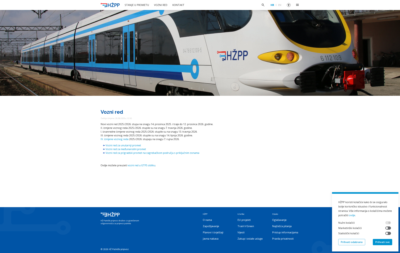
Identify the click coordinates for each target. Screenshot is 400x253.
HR (272, 5)
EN (279, 5)
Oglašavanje (279, 220)
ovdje (352, 215)
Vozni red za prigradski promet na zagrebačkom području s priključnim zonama (152, 153)
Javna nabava (210, 238)
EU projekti (244, 220)
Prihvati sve (382, 242)
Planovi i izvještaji (213, 232)
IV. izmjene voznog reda (114, 139)
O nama (207, 220)
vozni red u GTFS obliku (141, 165)
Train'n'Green (246, 226)
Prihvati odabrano (352, 242)
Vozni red (160, 5)
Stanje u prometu (137, 5)
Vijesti (241, 232)
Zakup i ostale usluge (250, 238)
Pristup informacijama (285, 232)
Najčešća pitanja (282, 226)
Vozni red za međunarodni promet (126, 149)
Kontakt (178, 5)
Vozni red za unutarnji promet (123, 145)
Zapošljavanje (211, 226)
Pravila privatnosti (283, 238)
